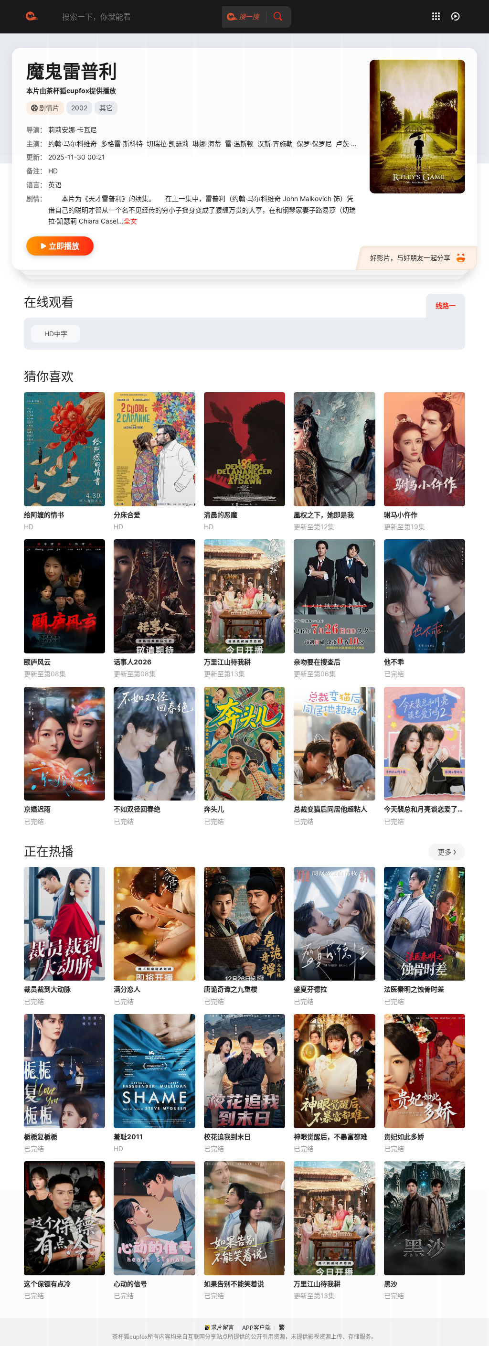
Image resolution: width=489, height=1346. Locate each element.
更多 (444, 852)
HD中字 (55, 334)
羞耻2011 (128, 1136)
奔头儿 (214, 809)
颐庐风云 (37, 662)
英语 (55, 185)
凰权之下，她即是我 (324, 515)
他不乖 (394, 662)
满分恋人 (127, 989)
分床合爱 (127, 515)
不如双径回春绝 (137, 809)
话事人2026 (132, 662)
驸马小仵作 (400, 515)
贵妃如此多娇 (404, 1136)
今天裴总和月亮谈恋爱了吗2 (424, 809)
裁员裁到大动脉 (47, 989)
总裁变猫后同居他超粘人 (330, 809)
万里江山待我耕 (227, 662)
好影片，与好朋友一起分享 (410, 258)
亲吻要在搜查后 (317, 662)
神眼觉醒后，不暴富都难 (330, 1136)
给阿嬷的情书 (44, 515)
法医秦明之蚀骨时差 (414, 989)
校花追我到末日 (227, 1136)
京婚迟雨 (37, 809)
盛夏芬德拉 (310, 989)
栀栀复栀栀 (40, 1136)
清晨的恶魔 (220, 515)
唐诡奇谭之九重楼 (230, 989)
